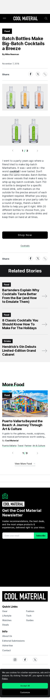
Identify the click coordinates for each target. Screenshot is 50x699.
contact (6, 650)
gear (4, 611)
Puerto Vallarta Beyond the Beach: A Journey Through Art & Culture (22, 425)
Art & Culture (39, 445)
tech (28, 615)
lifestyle (6, 615)
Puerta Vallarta (9, 445)
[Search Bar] (46, 18)
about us (7, 636)
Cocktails (25, 246)
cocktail (14, 171)
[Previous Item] (12, 150)
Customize (25, 692)
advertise (7, 645)
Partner (28, 445)
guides (29, 620)
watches (6, 620)
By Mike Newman (10, 54)
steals (5, 624)
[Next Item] (37, 150)
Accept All (25, 686)
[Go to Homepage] (25, 18)
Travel (20, 445)
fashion (30, 611)
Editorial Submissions (13, 640)
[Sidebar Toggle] (4, 18)
